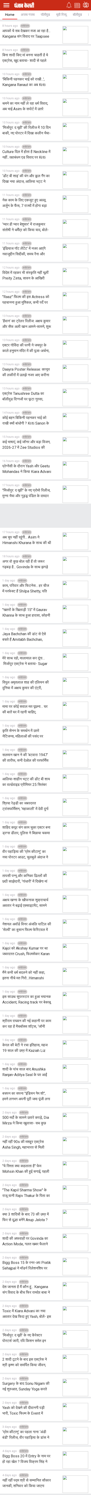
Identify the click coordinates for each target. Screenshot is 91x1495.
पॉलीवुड (45, 15)
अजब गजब (28, 15)
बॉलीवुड (77, 15)
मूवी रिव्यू (61, 15)
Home (9, 15)
